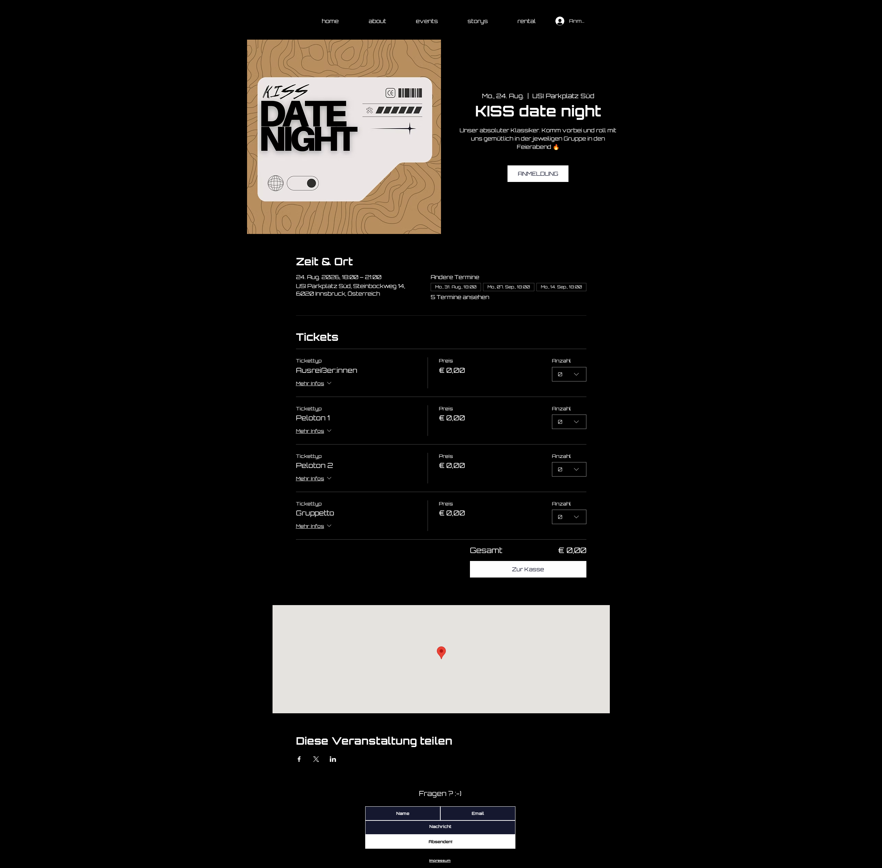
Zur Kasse (528, 569)
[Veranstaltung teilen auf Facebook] (299, 759)
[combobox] (569, 374)
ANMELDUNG (538, 173)
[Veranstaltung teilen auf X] (316, 759)
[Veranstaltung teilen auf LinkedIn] (333, 759)
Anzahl (561, 361)
